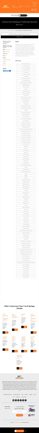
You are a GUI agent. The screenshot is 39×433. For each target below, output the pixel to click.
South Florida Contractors (7, 394)
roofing (26, 205)
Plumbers (4, 63)
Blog (26, 6)
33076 (6, 55)
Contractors (12, 30)
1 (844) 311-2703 (19, 36)
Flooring (4, 61)
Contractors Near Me (16, 394)
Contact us (29, 6)
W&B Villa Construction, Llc (19, 357)
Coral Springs (7, 51)
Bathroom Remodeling (6, 59)
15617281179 (19, 24)
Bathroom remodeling (26, 84)
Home (8, 30)
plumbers (26, 175)
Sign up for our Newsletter (19, 408)
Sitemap (31, 394)
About (35, 394)
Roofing (4, 65)
